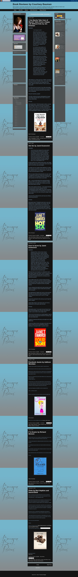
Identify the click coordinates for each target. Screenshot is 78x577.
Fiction (42, 353)
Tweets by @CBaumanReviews (17, 52)
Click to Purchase (32, 478)
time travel (37, 425)
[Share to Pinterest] (50, 136)
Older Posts (49, 564)
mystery (44, 354)
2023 (16, 106)
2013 (16, 122)
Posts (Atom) (42, 567)
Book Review (33, 353)
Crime (40, 353)
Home (15, 10)
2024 (16, 99)
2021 (16, 109)
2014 (16, 120)
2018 (16, 114)
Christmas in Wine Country (46, 420)
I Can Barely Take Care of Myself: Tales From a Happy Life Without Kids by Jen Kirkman (39, 23)
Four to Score (46, 353)
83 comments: (42, 556)
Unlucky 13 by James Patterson (62, 58)
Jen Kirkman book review (36, 139)
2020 (16, 111)
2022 (16, 108)
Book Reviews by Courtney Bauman (32, 4)
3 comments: (42, 351)
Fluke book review (37, 560)
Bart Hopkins (33, 559)
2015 (16, 119)
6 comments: (42, 235)
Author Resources (33, 10)
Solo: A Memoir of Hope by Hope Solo (62, 47)
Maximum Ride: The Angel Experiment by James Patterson (59, 23)
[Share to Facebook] (49, 136)
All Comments (17, 47)
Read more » (31, 554)
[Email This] (46, 136)
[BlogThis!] (47, 136)
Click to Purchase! (32, 232)
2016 (16, 117)
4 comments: (42, 136)
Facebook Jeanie (43, 424)
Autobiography (33, 138)
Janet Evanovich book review (37, 238)
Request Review (43, 10)
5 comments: (42, 481)
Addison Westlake (34, 424)
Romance (33, 425)
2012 (16, 123)
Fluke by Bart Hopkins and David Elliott (62, 34)
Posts (16, 46)
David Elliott (46, 559)
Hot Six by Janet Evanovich (39, 146)
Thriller (30, 239)
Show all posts (46, 14)
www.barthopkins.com (45, 528)
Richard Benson (31, 484)
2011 (16, 125)
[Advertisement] (19, 61)
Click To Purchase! (32, 134)
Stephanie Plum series (46, 238)
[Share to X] (48, 136)
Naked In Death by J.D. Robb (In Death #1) (18, 103)
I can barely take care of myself (44, 138)
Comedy (37, 138)
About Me (20, 10)
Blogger (44, 574)
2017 (16, 116)
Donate (26, 10)
